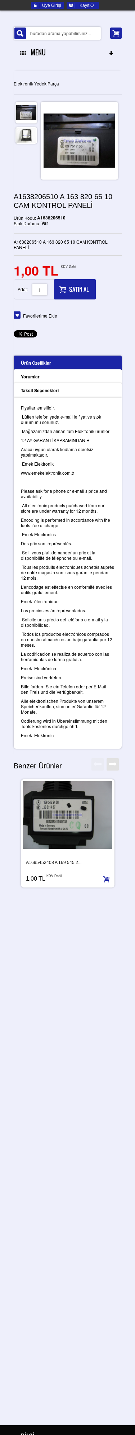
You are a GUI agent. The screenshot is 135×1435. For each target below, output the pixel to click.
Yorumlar (30, 376)
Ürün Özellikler (36, 363)
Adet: (23, 289)
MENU (37, 52)
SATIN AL (79, 289)
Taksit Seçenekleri (40, 390)
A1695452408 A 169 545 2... (53, 862)
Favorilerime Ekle (40, 315)
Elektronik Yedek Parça (36, 83)
